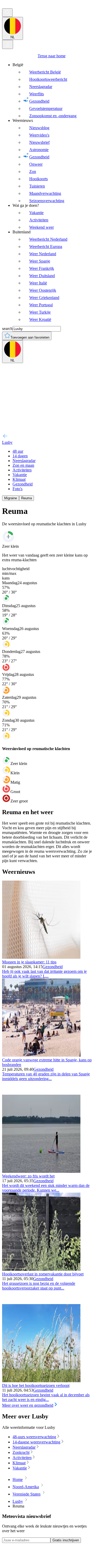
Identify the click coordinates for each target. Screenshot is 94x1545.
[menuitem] (52, 90)
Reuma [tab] (26, 498)
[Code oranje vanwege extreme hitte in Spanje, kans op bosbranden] (41, 1055)
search (7, 328)
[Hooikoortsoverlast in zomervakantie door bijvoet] (41, 1269)
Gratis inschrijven (65, 1540)
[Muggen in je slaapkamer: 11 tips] (41, 957)
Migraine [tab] (10, 498)
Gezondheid (53, 966)
